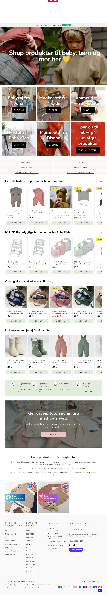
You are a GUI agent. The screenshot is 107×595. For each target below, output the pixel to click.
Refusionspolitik (23, 585)
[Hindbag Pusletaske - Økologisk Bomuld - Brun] (38, 297)
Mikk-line (30, 530)
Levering (8, 530)
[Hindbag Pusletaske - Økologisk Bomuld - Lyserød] (61, 297)
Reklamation (10, 541)
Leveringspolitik (22, 588)
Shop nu (53, 434)
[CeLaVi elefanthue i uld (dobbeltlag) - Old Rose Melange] (38, 197)
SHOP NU (19, 110)
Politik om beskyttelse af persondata (41, 585)
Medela (29, 544)
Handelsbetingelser (13, 544)
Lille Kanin (30, 561)
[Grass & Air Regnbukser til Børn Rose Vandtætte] (61, 346)
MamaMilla (14, 582)
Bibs (28, 547)
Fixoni (28, 551)
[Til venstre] (95, 181)
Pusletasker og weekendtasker (80, 173)
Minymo (29, 537)
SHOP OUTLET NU (88, 150)
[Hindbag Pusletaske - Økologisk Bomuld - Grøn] (83, 297)
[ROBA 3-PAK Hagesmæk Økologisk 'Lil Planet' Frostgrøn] (83, 248)
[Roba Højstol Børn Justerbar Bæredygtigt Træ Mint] (38, 248)
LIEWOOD (30, 534)
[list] (53, 387)
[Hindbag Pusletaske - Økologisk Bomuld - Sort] (16, 297)
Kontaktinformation (35, 588)
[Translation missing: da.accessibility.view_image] (21, 497)
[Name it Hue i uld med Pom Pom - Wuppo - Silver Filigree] (83, 197)
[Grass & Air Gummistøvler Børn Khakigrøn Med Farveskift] (38, 346)
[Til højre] (99, 181)
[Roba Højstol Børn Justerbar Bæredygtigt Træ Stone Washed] (16, 248)
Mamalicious (31, 558)
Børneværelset (80, 168)
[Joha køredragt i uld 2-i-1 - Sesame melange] (16, 197)
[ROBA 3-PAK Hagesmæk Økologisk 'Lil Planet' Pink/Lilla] (61, 248)
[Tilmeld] (100, 529)
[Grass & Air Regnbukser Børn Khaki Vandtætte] (83, 346)
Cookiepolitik (10, 554)
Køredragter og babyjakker (27, 173)
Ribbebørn (30, 571)
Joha (28, 541)
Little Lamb (30, 564)
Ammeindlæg (26, 162)
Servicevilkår (11, 588)
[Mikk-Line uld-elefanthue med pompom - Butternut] (61, 197)
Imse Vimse (31, 568)
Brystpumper (26, 168)
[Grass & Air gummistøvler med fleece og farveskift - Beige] (16, 346)
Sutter (80, 162)
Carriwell (30, 554)
